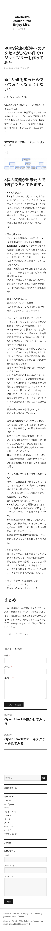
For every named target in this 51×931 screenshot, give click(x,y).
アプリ (7, 808)
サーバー (7, 819)
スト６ (7, 823)
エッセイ (7, 815)
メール (8, 667)
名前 (7, 655)
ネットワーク (9, 830)
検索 (43, 778)
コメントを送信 (14, 705)
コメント (9, 678)
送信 (9, 901)
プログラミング (22, 68)
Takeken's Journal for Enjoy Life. (22, 21)
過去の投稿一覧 (10, 788)
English (7, 801)
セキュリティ (9, 826)
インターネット (10, 812)
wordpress (9, 804)
